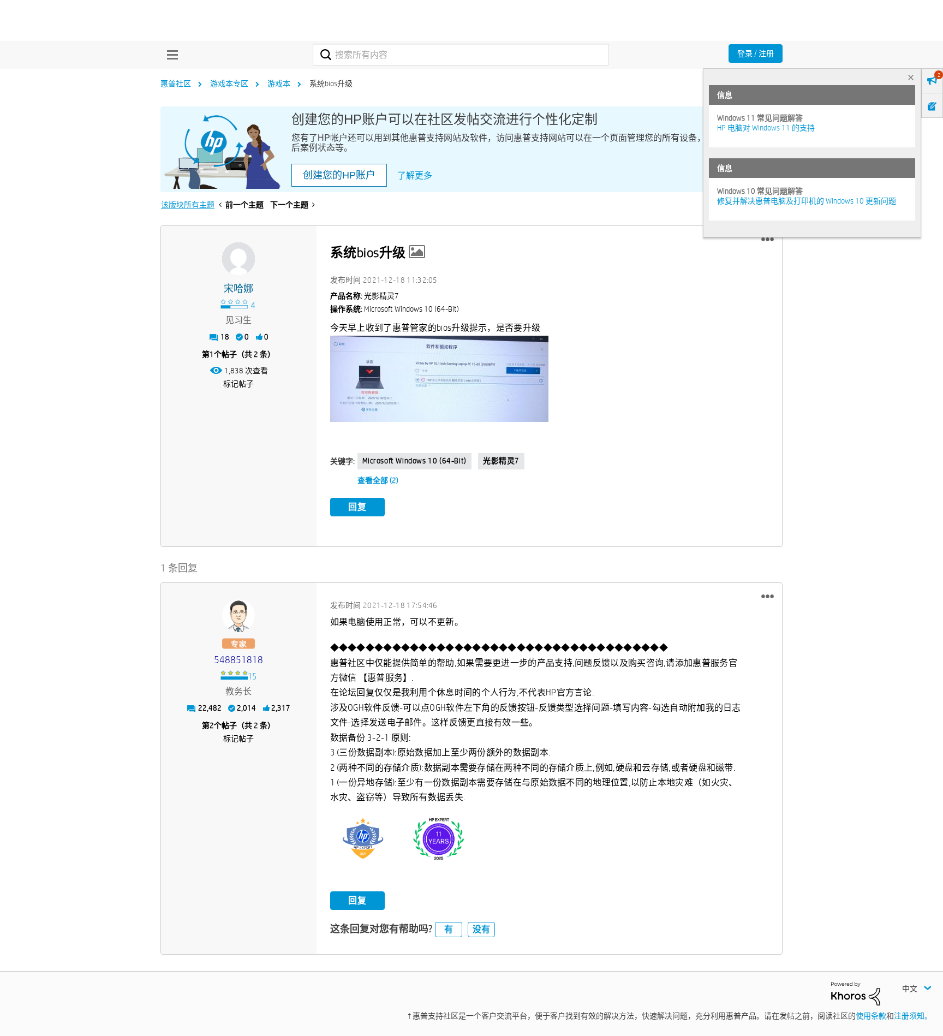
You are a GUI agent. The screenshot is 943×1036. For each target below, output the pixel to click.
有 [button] (448, 929)
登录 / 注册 (755, 53)
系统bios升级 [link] (331, 83)
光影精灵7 (501, 461)
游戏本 (278, 83)
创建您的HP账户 (339, 175)
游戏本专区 (229, 83)
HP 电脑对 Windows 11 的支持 (766, 128)
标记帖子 (238, 384)
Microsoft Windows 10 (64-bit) (414, 461)
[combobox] (461, 55)
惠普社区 (175, 83)
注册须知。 (913, 1016)
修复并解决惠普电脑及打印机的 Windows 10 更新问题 (806, 201)
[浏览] (169, 54)
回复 (357, 507)
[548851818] (238, 615)
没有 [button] (481, 929)
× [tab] (910, 77)
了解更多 (414, 175)
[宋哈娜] (238, 258)
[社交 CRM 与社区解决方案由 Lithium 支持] (855, 993)
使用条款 (871, 1016)
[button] (767, 239)
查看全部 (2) (377, 480)
